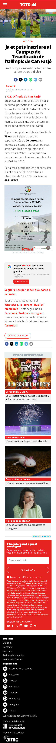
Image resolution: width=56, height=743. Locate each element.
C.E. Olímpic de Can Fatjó (24, 96)
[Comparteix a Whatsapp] (30, 80)
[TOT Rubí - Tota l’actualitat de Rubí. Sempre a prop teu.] (28, 3)
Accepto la (26, 577)
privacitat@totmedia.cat (33, 612)
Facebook (10, 313)
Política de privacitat (14, 655)
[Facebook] (13, 626)
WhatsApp (11, 304)
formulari (10, 325)
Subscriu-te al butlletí (20, 668)
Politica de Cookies (13, 659)
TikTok (12, 710)
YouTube (13, 692)
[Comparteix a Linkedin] (25, 80)
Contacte (8, 647)
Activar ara (20, 281)
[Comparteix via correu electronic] (40, 80)
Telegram (25, 304)
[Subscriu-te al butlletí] (8, 626)
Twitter (23, 313)
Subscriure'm (28, 570)
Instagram (37, 313)
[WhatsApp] (31, 626)
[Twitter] (17, 626)
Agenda (28, 41)
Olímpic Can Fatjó (18, 335)
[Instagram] (21, 626)
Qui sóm (7, 642)
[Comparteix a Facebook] (16, 80)
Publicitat (8, 651)
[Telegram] (35, 626)
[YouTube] (26, 626)
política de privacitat (31, 577)
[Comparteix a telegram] (35, 80)
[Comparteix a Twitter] (21, 80)
